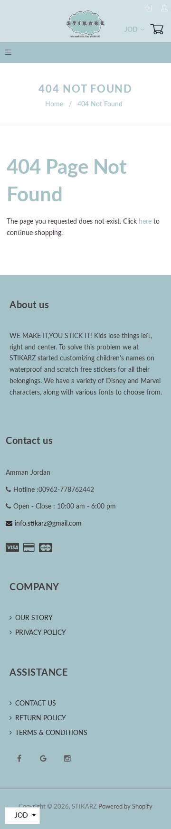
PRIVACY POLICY (40, 633)
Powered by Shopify (125, 807)
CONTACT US (35, 703)
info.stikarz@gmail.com (48, 523)
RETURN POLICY (40, 718)
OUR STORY (34, 618)
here (145, 221)
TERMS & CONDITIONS (51, 733)
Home (54, 104)
